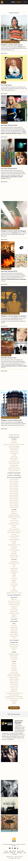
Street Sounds (14, 688)
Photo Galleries (14, 640)
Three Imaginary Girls (14, 463)
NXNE (14, 577)
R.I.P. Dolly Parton (6, 85)
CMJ (14, 566)
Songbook (14, 615)
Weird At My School (14, 467)
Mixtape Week (14, 621)
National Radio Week (14, 539)
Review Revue (14, 460)
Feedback (14, 518)
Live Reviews (14, 659)
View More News (14, 707)
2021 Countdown (14, 500)
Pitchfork (14, 582)
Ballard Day (14, 599)
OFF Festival (14, 578)
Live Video (14, 534)
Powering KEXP (14, 642)
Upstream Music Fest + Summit (14, 592)
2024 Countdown (14, 505)
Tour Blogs (14, 551)
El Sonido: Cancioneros (14, 475)
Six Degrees (14, 546)
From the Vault (14, 522)
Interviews (14, 525)
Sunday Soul (14, 689)
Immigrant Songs (14, 451)
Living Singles (14, 456)
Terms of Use (9, 856)
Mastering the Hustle (14, 613)
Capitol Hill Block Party (14, 563)
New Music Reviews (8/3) (8, 358)
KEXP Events (14, 597)
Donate (19, 2)
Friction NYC (14, 570)
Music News (14, 625)
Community (6, 852)
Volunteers (12, 852)
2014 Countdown (14, 488)
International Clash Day (14, 524)
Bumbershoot (14, 561)
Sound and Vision (14, 686)
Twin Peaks (14, 553)
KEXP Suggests (14, 634)
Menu (25, 2)
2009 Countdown (14, 479)
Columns (13, 439)
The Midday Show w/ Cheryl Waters (14, 696)
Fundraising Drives (14, 644)
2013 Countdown (14, 486)
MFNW (14, 575)
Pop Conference (14, 584)
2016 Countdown (14, 491)
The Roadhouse (14, 700)
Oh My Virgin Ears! (14, 458)
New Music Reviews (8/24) (9, 125)
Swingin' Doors (14, 691)
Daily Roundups (14, 627)
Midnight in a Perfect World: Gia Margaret (13, 231)
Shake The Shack (14, 682)
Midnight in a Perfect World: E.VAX (11, 420)
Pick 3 (14, 649)
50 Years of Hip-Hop (14, 437)
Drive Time (14, 665)
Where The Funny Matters (14, 468)
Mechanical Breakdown (14, 674)
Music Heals (14, 537)
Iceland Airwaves (14, 571)
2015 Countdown (14, 490)
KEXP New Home (14, 646)
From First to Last (14, 520)
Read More (4, 53)
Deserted (14, 441)
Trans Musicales (14, 591)
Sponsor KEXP (20, 851)
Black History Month (14, 515)
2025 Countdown (14, 507)
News (3, 82)
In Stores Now (14, 629)
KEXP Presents (14, 632)
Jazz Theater (14, 670)
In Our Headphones (14, 453)
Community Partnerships (14, 602)
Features (14, 509)
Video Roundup (14, 557)
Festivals (14, 559)
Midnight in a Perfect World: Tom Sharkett (13, 316)
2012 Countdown (14, 484)
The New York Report (14, 550)
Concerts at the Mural (14, 604)
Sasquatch (14, 585)
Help (19, 858)
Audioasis (14, 663)
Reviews (4, 122)
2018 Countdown (14, 495)
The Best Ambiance (14, 695)
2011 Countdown (14, 483)
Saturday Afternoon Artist (14, 544)
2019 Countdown (14, 497)
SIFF (14, 587)
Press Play (14, 541)
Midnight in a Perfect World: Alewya (11, 45)
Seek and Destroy (14, 681)
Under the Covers (14, 555)
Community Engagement (14, 473)
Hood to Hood (14, 606)
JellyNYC (14, 573)
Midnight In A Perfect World (10, 42)
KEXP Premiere (14, 631)
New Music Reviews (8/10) (9, 271)
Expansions (14, 668)
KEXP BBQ (14, 608)
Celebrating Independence (14, 517)
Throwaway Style (14, 465)
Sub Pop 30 (14, 548)
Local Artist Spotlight (14, 536)
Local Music (14, 619)
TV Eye (14, 637)
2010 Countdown (14, 481)
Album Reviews (6, 166)
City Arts (14, 564)
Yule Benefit (14, 616)
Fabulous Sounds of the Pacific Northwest (14, 444)
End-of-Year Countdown (14, 477)
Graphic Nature (14, 449)
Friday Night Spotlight (14, 446)
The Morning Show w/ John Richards (14, 698)
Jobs (24, 852)
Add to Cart (14, 511)
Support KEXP (12, 851)
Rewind (14, 543)
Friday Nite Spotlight (14, 448)
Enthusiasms (14, 442)
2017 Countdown (14, 493)
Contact (14, 854)
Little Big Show (14, 611)
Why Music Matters (14, 470)
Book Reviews (14, 657)
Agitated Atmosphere (14, 654)
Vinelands (14, 702)
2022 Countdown (14, 502)
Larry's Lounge (14, 672)
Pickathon (14, 580)
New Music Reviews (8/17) (9, 168)
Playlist (13, 2)
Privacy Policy (19, 856)
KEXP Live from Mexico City (14, 531)
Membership (14, 648)
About (6, 851)
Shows (14, 661)
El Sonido (14, 667)
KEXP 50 (14, 527)
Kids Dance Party (14, 609)
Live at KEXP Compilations (14, 532)
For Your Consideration (14, 595)
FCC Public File (13, 858)
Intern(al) (14, 455)
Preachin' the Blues (14, 679)
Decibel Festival (14, 568)
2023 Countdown (14, 504)
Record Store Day (14, 636)
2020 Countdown (14, 498)
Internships (19, 852)
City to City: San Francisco (14, 601)
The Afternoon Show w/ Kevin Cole (14, 693)
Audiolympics (14, 513)
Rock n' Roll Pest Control (14, 462)
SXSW (14, 589)
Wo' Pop (14, 703)
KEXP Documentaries (14, 529)
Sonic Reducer (14, 684)
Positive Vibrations (14, 677)
